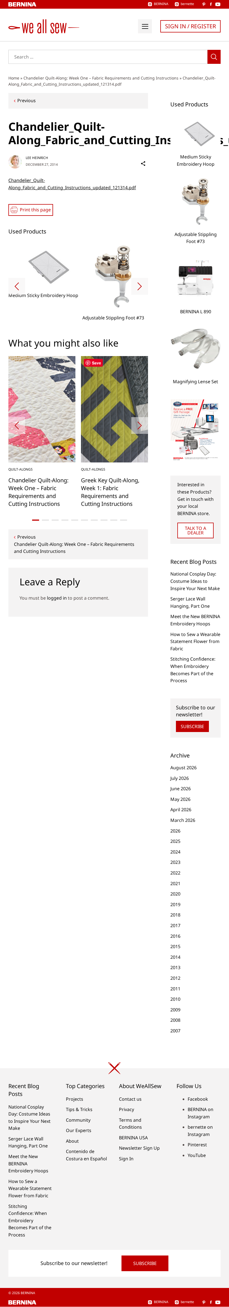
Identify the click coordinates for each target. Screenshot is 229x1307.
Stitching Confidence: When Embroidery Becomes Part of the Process (29, 1220)
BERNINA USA (133, 1138)
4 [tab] (64, 520)
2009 (175, 1010)
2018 (175, 915)
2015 (175, 946)
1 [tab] (35, 520)
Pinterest (197, 1145)
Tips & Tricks (79, 1109)
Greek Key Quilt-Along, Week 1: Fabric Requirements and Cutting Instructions (110, 492)
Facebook (198, 1099)
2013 (175, 967)
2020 (175, 894)
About (72, 1141)
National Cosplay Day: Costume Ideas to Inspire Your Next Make (195, 581)
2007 (175, 1031)
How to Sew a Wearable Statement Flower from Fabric (195, 641)
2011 (175, 989)
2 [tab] (45, 520)
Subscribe (192, 726)
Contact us (130, 1099)
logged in (57, 598)
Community (78, 1120)
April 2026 (180, 809)
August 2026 (183, 767)
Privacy (126, 1109)
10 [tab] (123, 520)
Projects (74, 1099)
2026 (175, 831)
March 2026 (182, 820)
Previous (26, 100)
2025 (175, 841)
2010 (175, 999)
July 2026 (179, 778)
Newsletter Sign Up (139, 1148)
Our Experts (78, 1130)
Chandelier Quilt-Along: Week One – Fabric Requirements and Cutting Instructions (100, 78)
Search (214, 57)
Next (139, 286)
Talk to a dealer (195, 530)
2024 (175, 852)
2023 (175, 862)
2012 (175, 978)
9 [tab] (113, 520)
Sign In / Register (190, 26)
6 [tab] (84, 520)
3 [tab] (55, 520)
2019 (175, 904)
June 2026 (180, 788)
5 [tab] (74, 520)
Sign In (126, 1159)
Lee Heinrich (37, 157)
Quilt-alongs (20, 469)
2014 (175, 957)
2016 (175, 936)
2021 (175, 883)
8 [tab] (104, 520)
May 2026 (180, 799)
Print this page (35, 210)
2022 (175, 873)
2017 (175, 925)
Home (13, 78)
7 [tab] (94, 520)
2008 (175, 1020)
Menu (145, 26)
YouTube (197, 1155)
